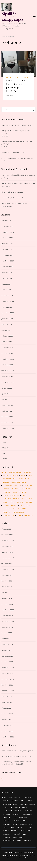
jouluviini (7, 479)
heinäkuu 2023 (7, 336)
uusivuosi (6, 509)
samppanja (7, 499)
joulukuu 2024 (7, 272)
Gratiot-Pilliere (15, 472)
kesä (15, 479)
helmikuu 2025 (7, 267)
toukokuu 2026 (7, 226)
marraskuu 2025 (7, 249)
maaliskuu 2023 (7, 359)
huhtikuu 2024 (7, 295)
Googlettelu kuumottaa (10, 152)
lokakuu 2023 (6, 324)
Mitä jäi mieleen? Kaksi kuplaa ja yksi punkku (15, 132)
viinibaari (6, 512)
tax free (29, 502)
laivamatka (7, 485)
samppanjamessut (20, 499)
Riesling (6, 495)
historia (15, 475)
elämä (3, 472)
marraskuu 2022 (7, 382)
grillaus (27, 472)
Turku (22, 505)
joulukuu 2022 (7, 376)
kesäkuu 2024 (6, 290)
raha (15, 492)
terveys (6, 505)
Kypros (24, 482)
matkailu (16, 489)
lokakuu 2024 (6, 278)
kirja (21, 479)
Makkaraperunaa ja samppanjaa (13, 125)
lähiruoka (28, 485)
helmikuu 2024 (7, 307)
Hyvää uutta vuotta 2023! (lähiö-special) (17, 751)
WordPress (25, 858)
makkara (6, 489)
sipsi (30, 499)
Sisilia (5, 502)
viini (24, 509)
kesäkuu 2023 (6, 342)
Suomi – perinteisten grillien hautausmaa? (17, 158)
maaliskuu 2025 (7, 261)
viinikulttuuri (8, 515)
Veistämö (16, 509)
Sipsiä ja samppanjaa (12, 16)
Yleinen (25, 77)
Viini (16, 77)
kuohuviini (15, 482)
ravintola (23, 492)
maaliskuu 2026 (7, 232)
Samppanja (5, 448)
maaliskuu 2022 (7, 428)
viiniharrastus (19, 512)
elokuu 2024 (6, 284)
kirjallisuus (30, 479)
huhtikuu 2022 (7, 423)
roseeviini (15, 495)
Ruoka (9, 77)
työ (28, 505)
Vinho (19, 515)
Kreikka (6, 482)
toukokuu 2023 (7, 347)
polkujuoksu (27, 489)
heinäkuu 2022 (7, 405)
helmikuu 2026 (7, 238)
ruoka (24, 495)
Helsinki (6, 475)
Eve (2, 175)
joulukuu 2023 (7, 319)
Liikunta (17, 485)
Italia (23, 475)
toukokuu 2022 (7, 417)
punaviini (6, 492)
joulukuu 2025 (7, 244)
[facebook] (3, 779)
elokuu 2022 (6, 399)
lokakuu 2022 (6, 388)
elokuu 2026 (6, 220)
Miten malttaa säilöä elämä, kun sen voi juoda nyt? (16, 142)
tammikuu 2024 (7, 313)
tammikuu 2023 (7, 371)
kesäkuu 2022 (6, 411)
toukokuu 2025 (7, 255)
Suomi (12, 502)
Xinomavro (28, 515)
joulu (30, 475)
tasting (20, 502)
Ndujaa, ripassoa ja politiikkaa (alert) (16, 756)
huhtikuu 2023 (7, 353)
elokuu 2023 (6, 330)
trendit (14, 505)
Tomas (4, 183)
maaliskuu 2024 (7, 301)
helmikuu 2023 (7, 365)
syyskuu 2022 (6, 394)
